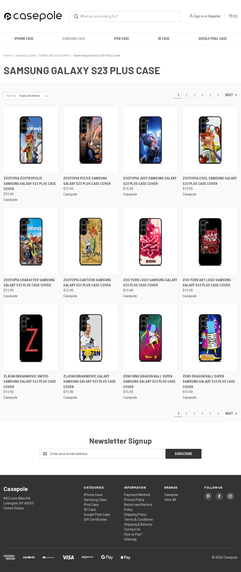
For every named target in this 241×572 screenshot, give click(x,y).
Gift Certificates (95, 519)
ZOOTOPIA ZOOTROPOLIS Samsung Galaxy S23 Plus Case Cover (30, 183)
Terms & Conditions (138, 519)
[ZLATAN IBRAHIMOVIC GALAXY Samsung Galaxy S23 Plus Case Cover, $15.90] (90, 337)
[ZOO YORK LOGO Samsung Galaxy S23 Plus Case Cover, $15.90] (150, 241)
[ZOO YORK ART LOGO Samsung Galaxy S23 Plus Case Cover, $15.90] (210, 241)
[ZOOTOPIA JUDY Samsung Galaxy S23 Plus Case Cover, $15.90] (150, 139)
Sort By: (11, 95)
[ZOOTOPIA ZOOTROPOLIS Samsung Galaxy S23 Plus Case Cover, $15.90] (30, 139)
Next (229, 95)
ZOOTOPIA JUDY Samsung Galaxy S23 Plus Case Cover (150, 181)
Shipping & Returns (138, 524)
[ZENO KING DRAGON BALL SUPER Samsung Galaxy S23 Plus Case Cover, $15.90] (150, 337)
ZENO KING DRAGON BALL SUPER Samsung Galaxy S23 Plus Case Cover (149, 381)
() (235, 16)
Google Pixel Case (212, 39)
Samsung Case (73, 39)
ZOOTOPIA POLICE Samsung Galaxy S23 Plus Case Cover (87, 181)
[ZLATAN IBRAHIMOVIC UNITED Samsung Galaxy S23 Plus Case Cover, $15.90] (30, 337)
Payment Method (137, 495)
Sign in (199, 16)
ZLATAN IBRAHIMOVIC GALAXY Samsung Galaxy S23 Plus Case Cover (89, 381)
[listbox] (34, 95)
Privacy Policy (134, 500)
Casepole (171, 495)
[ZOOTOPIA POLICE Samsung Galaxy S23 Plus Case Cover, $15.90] (90, 139)
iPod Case (121, 39)
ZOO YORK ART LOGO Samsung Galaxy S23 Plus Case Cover (207, 283)
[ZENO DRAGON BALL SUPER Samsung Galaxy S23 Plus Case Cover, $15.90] (210, 337)
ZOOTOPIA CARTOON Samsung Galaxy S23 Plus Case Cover (87, 283)
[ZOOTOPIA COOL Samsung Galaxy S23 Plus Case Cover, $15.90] (210, 139)
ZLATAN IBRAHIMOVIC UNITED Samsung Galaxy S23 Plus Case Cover (30, 381)
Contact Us (132, 529)
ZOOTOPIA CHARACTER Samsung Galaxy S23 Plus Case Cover (29, 283)
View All (170, 500)
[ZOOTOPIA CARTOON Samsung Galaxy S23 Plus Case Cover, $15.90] (90, 241)
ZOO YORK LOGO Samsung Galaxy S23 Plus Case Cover (150, 283)
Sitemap (130, 539)
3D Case (163, 39)
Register (214, 16)
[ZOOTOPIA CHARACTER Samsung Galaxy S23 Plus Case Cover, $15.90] (30, 241)
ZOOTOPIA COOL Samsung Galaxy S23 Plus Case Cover (210, 181)
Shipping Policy (135, 514)
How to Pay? (133, 534)
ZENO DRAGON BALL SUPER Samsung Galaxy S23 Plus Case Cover (209, 381)
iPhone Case (23, 39)
